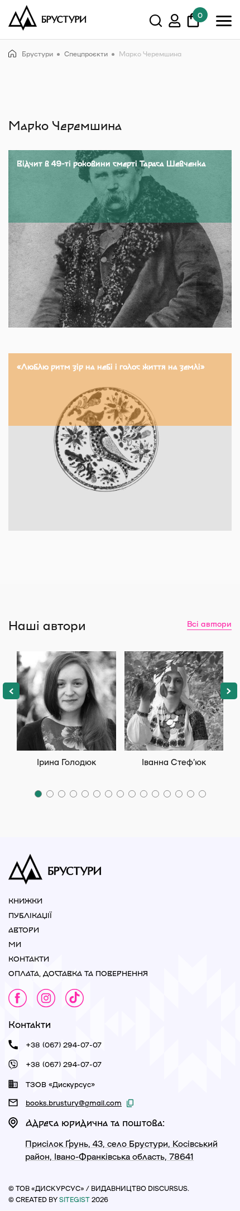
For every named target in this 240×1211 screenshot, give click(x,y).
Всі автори (209, 623)
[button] (11, 691)
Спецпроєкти (86, 53)
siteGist (74, 1199)
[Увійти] (174, 22)
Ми (14, 944)
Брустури (37, 53)
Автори (23, 929)
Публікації (30, 915)
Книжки (25, 900)
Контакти (28, 958)
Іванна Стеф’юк (174, 701)
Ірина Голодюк (66, 701)
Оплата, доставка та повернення (78, 973)
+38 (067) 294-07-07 (64, 1044)
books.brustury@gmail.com (74, 1102)
